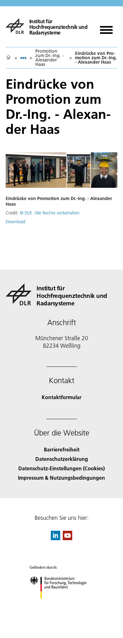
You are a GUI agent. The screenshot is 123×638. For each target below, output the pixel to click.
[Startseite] (8, 58)
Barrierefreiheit (61, 449)
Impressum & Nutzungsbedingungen (61, 477)
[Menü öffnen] (106, 28)
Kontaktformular (61, 397)
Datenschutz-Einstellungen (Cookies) (61, 468)
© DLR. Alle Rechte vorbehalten (49, 213)
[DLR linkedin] (55, 538)
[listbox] (23, 58)
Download (15, 221)
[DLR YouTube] (67, 538)
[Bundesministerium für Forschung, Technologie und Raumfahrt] (62, 605)
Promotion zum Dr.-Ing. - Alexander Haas (49, 57)
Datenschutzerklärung (61, 459)
